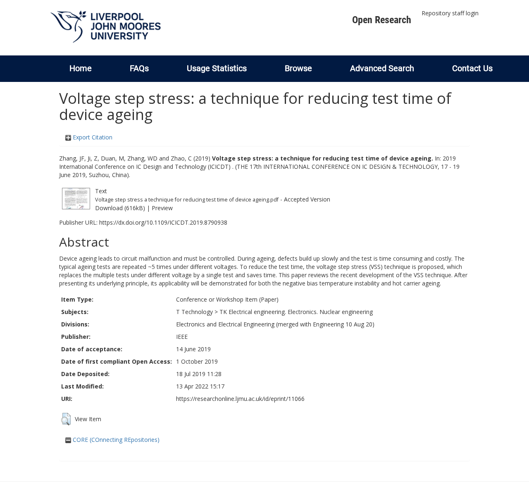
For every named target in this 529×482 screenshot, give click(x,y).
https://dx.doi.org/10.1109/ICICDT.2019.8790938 (163, 222)
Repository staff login (450, 13)
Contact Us (472, 68)
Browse (298, 68)
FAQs (139, 68)
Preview (162, 208)
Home (80, 68)
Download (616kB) (120, 208)
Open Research (381, 20)
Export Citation (91, 137)
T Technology (194, 312)
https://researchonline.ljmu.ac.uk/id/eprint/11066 (240, 399)
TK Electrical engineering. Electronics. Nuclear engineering (296, 312)
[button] (66, 419)
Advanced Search (382, 68)
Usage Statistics (217, 68)
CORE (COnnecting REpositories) (115, 440)
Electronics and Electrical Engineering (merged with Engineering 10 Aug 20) (275, 324)
